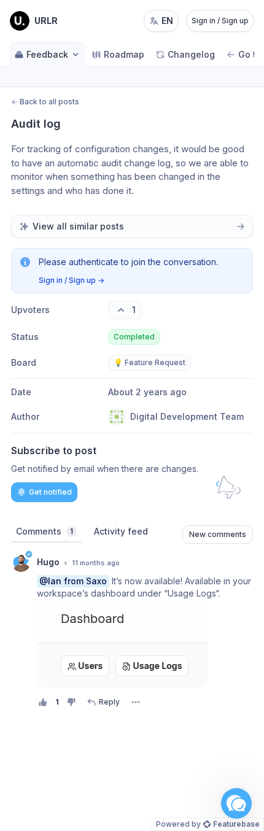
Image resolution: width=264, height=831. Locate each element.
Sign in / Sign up (220, 20)
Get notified (50, 492)
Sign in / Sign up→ (71, 280)
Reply (109, 701)
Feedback (47, 54)
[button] (236, 803)
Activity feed (121, 531)
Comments (44, 531)
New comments (217, 534)
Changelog (191, 54)
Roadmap (124, 54)
